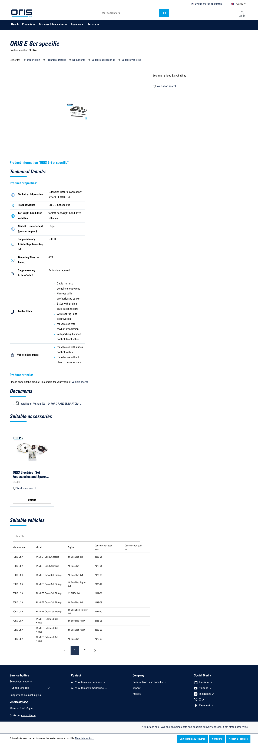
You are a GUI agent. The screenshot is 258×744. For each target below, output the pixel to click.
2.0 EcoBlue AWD (76, 621)
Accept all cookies (238, 739)
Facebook (205, 705)
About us (76, 24)
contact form (28, 715)
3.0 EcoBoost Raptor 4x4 (78, 612)
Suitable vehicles (131, 60)
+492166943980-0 (19, 702)
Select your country (21, 681)
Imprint (136, 688)
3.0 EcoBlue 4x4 (75, 603)
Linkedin (204, 682)
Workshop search (166, 86)
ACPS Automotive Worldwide (87, 688)
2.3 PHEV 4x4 (74, 593)
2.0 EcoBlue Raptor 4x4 (77, 585)
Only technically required (192, 739)
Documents (78, 60)
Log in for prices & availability (169, 76)
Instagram (205, 694)
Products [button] (27, 24)
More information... (84, 738)
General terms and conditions (149, 682)
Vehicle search (80, 382)
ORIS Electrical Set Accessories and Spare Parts (29, 475)
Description (33, 60)
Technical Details (56, 60)
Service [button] (92, 24)
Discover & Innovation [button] (51, 24)
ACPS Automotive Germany (86, 682)
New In (15, 24)
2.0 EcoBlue (73, 566)
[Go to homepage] (21, 13)
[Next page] (95, 650)
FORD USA (18, 557)
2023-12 (98, 584)
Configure (217, 739)
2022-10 (98, 612)
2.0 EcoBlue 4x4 (75, 557)
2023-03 (98, 575)
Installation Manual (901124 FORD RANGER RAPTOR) (49, 404)
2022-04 (98, 557)
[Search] (164, 13)
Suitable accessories (103, 60)
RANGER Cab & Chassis (47, 557)
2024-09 (98, 593)
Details (32, 500)
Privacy (137, 694)
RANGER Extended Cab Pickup (47, 621)
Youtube (204, 688)
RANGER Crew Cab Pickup (49, 575)
